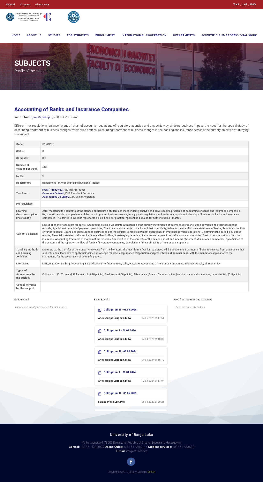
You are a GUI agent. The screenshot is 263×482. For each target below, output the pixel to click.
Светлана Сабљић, (53, 193)
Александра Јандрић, (55, 196)
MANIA (151, 471)
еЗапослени (42, 4)
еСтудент (25, 4)
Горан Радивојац (41, 117)
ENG (253, 4)
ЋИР (236, 4)
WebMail (10, 4)
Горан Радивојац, (53, 189)
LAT (244, 4)
